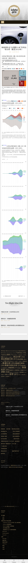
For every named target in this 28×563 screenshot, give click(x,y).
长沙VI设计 (11, 441)
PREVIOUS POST (8, 296)
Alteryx (4, 351)
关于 (3, 517)
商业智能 (21, 359)
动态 (10, 52)
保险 (7, 357)
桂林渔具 (3, 453)
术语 (3, 549)
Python (5, 352)
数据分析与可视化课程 (6, 520)
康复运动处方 (4, 451)
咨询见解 (20, 467)
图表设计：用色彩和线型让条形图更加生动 (12, 325)
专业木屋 (14, 443)
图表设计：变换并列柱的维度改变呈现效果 (10, 393)
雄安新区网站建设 (16, 429)
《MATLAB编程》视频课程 (8, 526)
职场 (7, 374)
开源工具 (7, 361)
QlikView (10, 352)
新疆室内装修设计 (5, 441)
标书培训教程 (4, 438)
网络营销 (3, 429)
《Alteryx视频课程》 (7, 524)
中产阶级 (15, 354)
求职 (5, 372)
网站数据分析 (4, 431)
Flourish (5, 535)
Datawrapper (6, 533)
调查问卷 (24, 374)
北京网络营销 (4, 433)
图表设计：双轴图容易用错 (8, 318)
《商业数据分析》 (6, 527)
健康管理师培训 (15, 451)
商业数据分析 (9, 359)
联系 (3, 519)
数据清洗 (13, 368)
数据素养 (12, 370)
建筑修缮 (3, 443)
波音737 (12, 372)
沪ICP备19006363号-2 (10, 506)
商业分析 (19, 357)
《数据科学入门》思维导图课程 (9, 529)
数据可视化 (13, 465)
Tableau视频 (7, 355)
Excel (10, 350)
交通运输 (20, 354)
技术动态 (16, 467)
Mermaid (5, 531)
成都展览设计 (8, 443)
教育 (21, 361)
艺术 (19, 374)
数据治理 (5, 367)
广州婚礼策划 (4, 446)
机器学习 (23, 370)
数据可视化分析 (13, 365)
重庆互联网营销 (16, 436)
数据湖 (20, 367)
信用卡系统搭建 (16, 431)
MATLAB (15, 350)
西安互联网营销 (16, 433)
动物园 (11, 357)
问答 (3, 547)
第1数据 (3, 515)
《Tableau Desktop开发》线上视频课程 (12, 522)
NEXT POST (21, 296)
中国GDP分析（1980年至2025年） (10, 312)
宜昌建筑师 (17, 441)
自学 (13, 374)
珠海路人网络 (4, 436)
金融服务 (8, 376)
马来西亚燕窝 (4, 448)
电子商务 (17, 372)
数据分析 (9, 363)
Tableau (21, 353)
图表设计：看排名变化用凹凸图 (8, 395)
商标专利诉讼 (17, 438)
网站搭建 (8, 429)
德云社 (13, 361)
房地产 (17, 361)
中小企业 (4, 538)
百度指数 (22, 372)
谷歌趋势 (3, 376)
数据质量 (18, 370)
